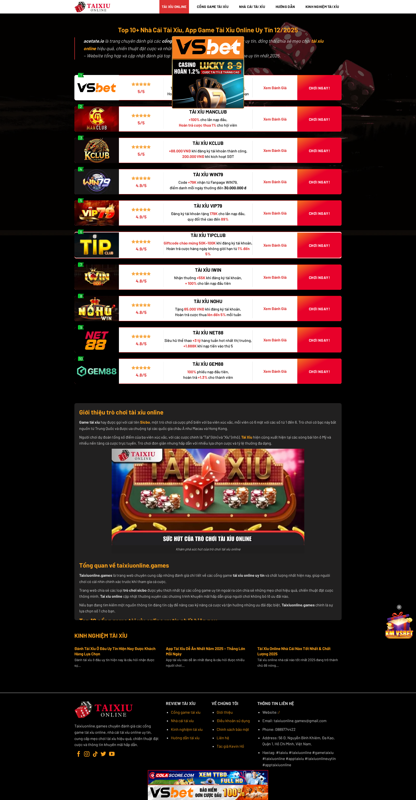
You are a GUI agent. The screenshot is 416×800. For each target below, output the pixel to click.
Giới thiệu (225, 712)
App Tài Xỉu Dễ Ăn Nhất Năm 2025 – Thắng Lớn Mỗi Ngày (205, 651)
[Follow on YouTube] (112, 754)
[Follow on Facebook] (78, 754)
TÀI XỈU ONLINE (174, 7)
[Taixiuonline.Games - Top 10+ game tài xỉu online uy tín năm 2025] (92, 7)
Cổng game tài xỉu (186, 712)
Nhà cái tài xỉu (182, 720)
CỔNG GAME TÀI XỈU (212, 7)
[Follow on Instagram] (87, 754)
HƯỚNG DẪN (285, 7)
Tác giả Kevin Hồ (230, 746)
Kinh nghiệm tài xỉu (187, 729)
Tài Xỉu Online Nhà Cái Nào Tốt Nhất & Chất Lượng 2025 (294, 651)
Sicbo (145, 422)
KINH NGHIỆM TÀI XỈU (322, 7)
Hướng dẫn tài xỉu (185, 737)
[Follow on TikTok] (95, 754)
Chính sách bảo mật (233, 729)
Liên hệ (223, 737)
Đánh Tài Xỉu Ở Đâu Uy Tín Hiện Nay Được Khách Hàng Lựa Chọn (115, 651)
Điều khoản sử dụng (233, 720)
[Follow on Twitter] (103, 754)
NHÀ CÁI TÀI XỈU (252, 7)
